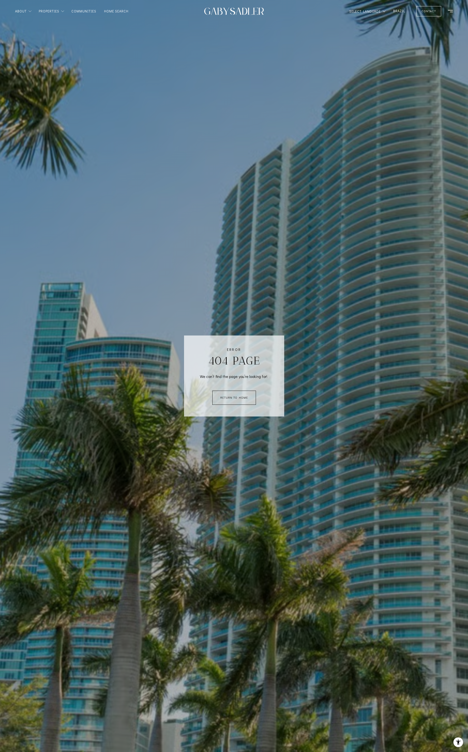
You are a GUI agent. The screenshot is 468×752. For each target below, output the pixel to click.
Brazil (399, 11)
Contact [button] (428, 11)
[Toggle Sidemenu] (448, 11)
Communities (83, 11)
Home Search (116, 11)
